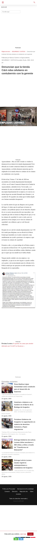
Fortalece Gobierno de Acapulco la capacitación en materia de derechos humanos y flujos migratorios (24, 424)
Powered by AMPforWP (18, 501)
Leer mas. (23, 534)
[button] (18, 116)
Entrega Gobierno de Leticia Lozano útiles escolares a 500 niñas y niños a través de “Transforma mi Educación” (24, 445)
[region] (18, 90)
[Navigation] (2, 2)
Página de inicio (6, 51)
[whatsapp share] (16, 540)
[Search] (34, 2)
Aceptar (30, 534)
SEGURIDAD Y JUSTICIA (18, 51)
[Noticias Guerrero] (19, 1)
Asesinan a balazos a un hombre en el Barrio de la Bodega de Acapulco (23, 404)
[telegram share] (21, 540)
